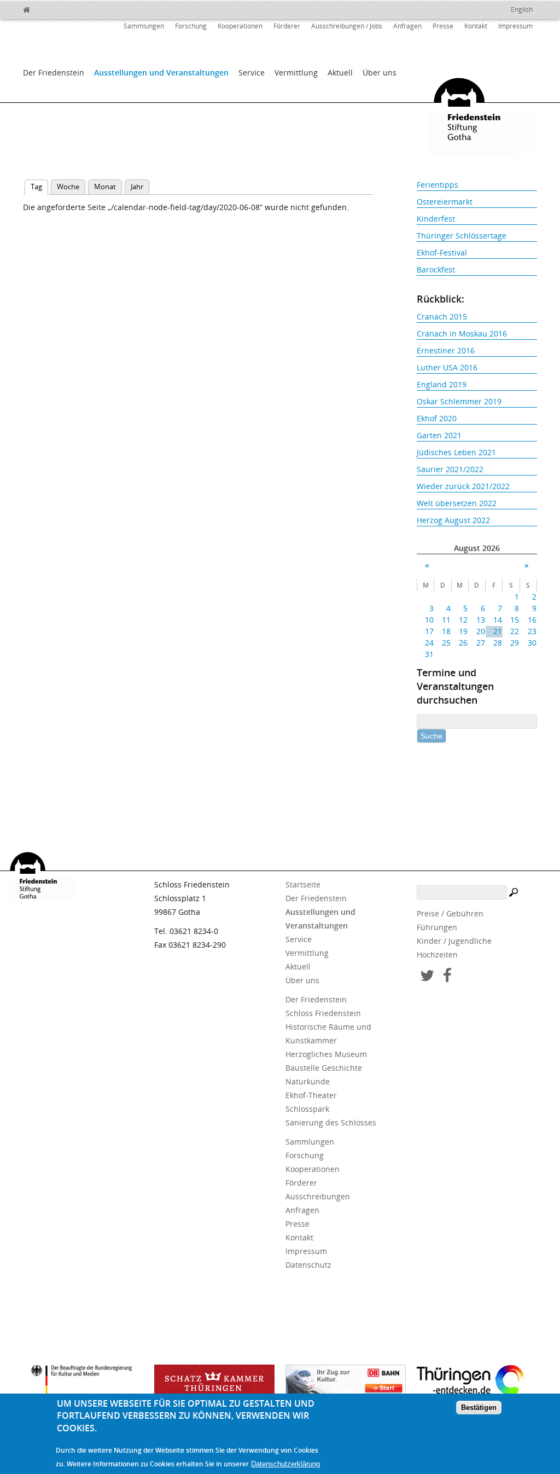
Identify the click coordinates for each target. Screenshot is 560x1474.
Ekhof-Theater (311, 1095)
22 (514, 631)
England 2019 (441, 384)
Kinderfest (436, 218)
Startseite (302, 884)
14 (497, 619)
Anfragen (407, 26)
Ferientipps (437, 184)
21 (497, 631)
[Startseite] (50, 8)
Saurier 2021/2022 (450, 469)
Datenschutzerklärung (285, 1464)
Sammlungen (144, 26)
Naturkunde (307, 1081)
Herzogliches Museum (326, 1054)
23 (532, 631)
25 (446, 642)
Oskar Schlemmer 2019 (459, 401)
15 (514, 619)
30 (532, 642)
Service (251, 72)
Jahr (137, 186)
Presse (443, 26)
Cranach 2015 (442, 316)
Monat (105, 186)
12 (463, 619)
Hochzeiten (437, 954)
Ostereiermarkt (444, 201)
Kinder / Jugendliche (454, 941)
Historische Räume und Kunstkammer (328, 1034)
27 (480, 642)
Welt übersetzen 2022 (457, 503)
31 (429, 654)
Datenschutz (308, 1265)
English (522, 9)
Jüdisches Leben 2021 (456, 452)
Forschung (191, 26)
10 (429, 619)
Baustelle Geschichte (323, 1068)
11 (446, 619)
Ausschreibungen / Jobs (346, 26)
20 (480, 631)
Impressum (515, 26)
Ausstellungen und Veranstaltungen (161, 72)
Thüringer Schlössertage (461, 235)
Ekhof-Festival (442, 252)
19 (463, 631)
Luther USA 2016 (447, 367)
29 (514, 642)
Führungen (437, 927)
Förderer (286, 26)
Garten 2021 (439, 435)
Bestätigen (479, 1407)
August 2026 (477, 548)
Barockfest (436, 269)
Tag (39, 186)
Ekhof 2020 (437, 418)
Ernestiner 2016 (446, 350)
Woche (68, 186)
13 (480, 619)
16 (532, 619)
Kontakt (475, 26)
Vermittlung (296, 72)
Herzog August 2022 (453, 520)
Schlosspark (307, 1109)
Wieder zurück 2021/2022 (463, 486)
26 (463, 642)
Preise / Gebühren (450, 913)
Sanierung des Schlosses (330, 1122)
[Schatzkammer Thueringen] (214, 1384)
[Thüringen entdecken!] (477, 1382)
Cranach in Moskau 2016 (462, 333)
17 (429, 631)
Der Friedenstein (53, 72)
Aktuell (340, 72)
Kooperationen (240, 26)
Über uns (379, 72)
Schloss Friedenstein (323, 1013)
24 (429, 642)
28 (497, 642)
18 (446, 631)
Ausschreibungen (317, 1196)
